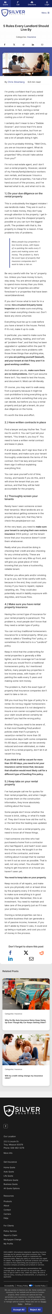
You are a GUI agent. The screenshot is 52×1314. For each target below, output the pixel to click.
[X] (26, 953)
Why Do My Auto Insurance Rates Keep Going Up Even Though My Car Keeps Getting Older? (26, 994)
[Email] (42, 44)
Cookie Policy (40, 1286)
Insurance (31, 37)
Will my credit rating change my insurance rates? (26, 1049)
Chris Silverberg (16, 82)
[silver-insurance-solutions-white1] (22, 1106)
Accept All (18, 1309)
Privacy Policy (22, 1286)
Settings (28, 1304)
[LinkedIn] (10, 959)
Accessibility (9, 1286)
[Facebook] (10, 953)
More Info (8, 1153)
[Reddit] (41, 953)
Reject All (35, 1309)
